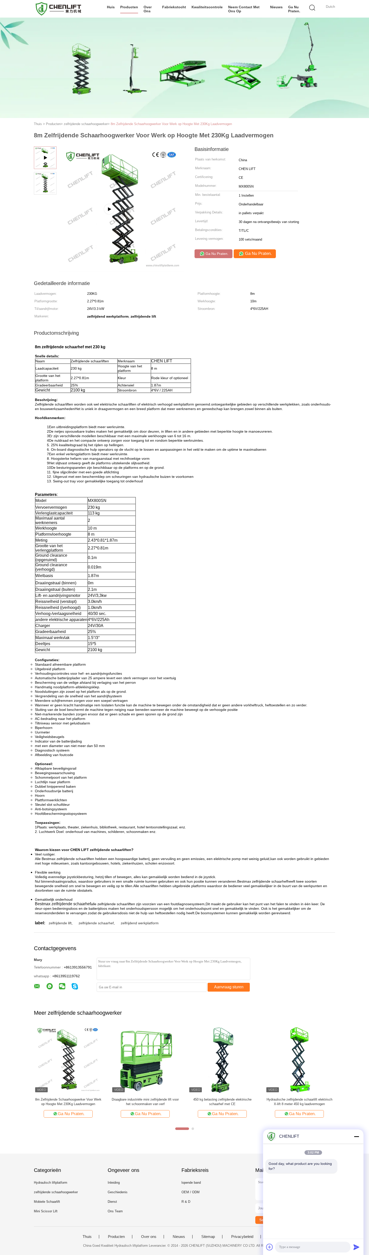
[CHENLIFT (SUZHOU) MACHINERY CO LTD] (58, 9)
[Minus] (356, 1136)
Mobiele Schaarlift (47, 1202)
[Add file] (269, 1246)
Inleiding (114, 1182)
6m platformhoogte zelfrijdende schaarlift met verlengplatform (68, 1102)
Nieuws (276, 7)
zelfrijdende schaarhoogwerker (56, 1192)
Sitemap (208, 1236)
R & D (185, 1202)
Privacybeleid (242, 1236)
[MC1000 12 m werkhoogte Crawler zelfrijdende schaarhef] (145, 1059)
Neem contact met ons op (244, 9)
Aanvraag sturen (228, 987)
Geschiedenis (118, 1192)
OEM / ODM (190, 1192)
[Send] (356, 1246)
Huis (111, 7)
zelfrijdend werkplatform (140, 923)
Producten (129, 7)
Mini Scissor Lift (45, 1211)
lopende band (191, 1182)
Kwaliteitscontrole (207, 7)
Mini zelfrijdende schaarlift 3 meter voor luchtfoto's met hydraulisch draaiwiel (222, 1102)
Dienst (112, 1202)
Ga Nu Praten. (294, 9)
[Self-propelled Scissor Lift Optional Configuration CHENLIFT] (121, 270)
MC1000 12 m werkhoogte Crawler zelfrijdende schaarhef (145, 1102)
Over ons (148, 9)
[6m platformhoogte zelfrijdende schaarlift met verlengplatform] (68, 1059)
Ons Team (115, 1211)
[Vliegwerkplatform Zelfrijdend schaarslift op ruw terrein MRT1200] (299, 1059)
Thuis (87, 1236)
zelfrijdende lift (60, 923)
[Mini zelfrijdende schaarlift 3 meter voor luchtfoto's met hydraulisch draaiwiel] (222, 1059)
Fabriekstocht (174, 7)
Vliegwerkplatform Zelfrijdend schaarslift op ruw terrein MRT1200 (299, 1102)
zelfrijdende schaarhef (96, 923)
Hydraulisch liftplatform (50, 1182)
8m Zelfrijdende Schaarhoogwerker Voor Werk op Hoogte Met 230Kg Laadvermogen (171, 124)
